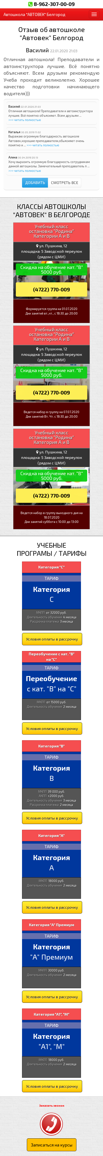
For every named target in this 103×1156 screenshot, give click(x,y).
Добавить (35, 182)
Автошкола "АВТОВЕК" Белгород (34, 14)
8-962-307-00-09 (54, 4)
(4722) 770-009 (51, 289)
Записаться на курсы (51, 1144)
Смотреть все (64, 182)
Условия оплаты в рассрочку (52, 639)
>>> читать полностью (24, 120)
